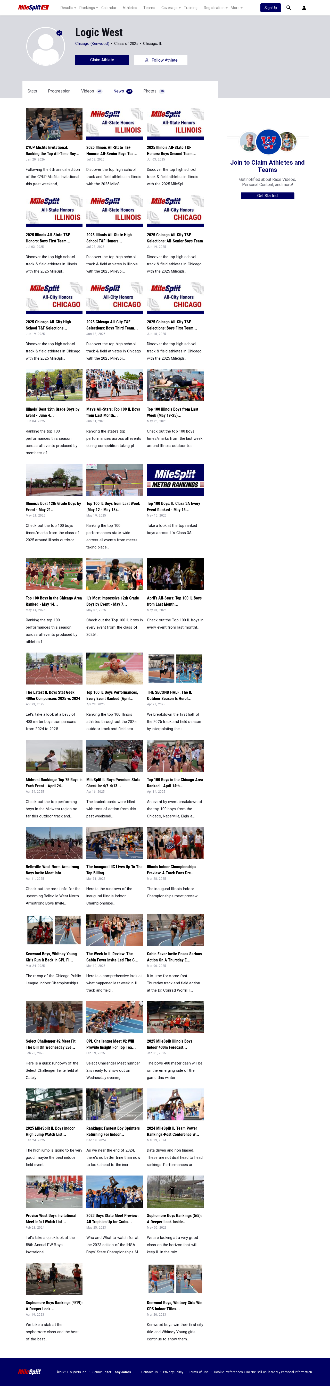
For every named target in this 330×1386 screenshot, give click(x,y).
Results (67, 8)
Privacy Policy (173, 1372)
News (122, 91)
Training (190, 8)
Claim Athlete (102, 59)
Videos (91, 91)
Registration (214, 8)
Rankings (87, 8)
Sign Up (271, 8)
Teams (149, 8)
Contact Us (149, 1372)
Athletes (130, 8)
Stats (32, 91)
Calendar (109, 8)
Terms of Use (199, 1372)
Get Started (267, 195)
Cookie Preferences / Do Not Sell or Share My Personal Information (263, 1372)
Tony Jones (122, 1372)
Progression (59, 91)
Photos (153, 91)
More (235, 8)
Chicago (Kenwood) (92, 43)
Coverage (169, 8)
